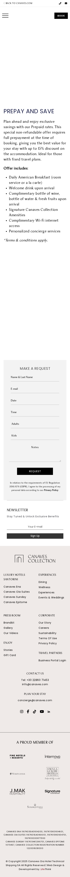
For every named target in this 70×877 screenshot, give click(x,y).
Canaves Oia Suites (17, 592)
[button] (5, 16)
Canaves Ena (12, 587)
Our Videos (11, 633)
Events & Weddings (51, 597)
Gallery (8, 628)
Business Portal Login (52, 660)
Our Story (45, 622)
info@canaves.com (35, 684)
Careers (44, 628)
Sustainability (47, 633)
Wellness (44, 587)
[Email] (66, 3)
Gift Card (10, 655)
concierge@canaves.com (35, 700)
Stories (8, 650)
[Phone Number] (60, 3)
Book (61, 15)
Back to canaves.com (18, 3)
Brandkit (9, 622)
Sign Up (35, 536)
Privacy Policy (51, 490)
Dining (43, 582)
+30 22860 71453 (38, 680)
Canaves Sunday (15, 597)
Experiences (47, 592)
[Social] (22, 712)
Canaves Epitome (15, 602)
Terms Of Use (48, 638)
